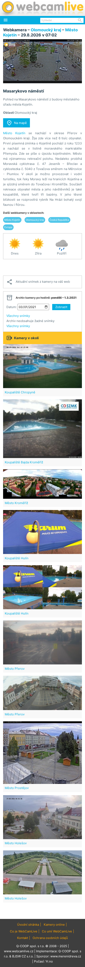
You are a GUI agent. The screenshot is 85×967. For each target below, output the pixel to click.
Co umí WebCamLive (57, 931)
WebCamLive (42, 8)
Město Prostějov (17, 788)
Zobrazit (61, 307)
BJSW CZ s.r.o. (23, 956)
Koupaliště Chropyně (20, 392)
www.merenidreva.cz (65, 956)
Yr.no (49, 961)
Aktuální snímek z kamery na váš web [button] (38, 282)
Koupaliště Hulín (16, 558)
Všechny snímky (18, 316)
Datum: (11, 307)
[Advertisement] (42, 267)
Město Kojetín (14, 133)
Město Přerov (15, 669)
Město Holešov (16, 843)
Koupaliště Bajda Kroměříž (24, 462)
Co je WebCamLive (23, 931)
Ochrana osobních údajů (50, 938)
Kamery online (54, 924)
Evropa (8, 227)
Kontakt (22, 938)
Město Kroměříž (16, 503)
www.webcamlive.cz (18, 951)
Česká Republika (59, 219)
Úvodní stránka (28, 924)
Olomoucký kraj (46, 29)
